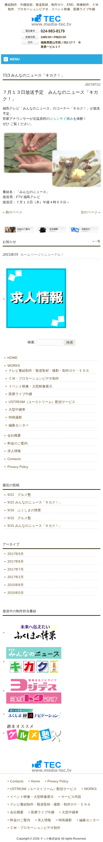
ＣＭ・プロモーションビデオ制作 (34, 378)
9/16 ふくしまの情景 (24, 510)
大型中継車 (17, 409)
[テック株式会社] (51, 24)
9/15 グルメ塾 (19, 518)
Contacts (14, 459)
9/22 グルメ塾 (19, 495)
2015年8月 (15, 585)
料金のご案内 (17, 443)
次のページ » (90, 212)
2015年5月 (15, 593)
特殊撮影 (15, 417)
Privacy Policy (17, 467)
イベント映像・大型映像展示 (30, 386)
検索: (31, 342)
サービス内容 (71, 797)
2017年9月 (15, 554)
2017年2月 (15, 577)
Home (35, 781)
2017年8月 (15, 561)
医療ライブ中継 (20, 394)
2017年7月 (15, 569)
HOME (12, 358)
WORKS (13, 365)
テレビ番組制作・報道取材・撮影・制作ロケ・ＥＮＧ (49, 370)
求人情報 (14, 451)
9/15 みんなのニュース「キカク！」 (34, 526)
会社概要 (14, 435)
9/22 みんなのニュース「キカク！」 (34, 502)
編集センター (19, 425)
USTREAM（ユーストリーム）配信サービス (42, 402)
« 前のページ (12, 212)
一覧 (97, 241)
